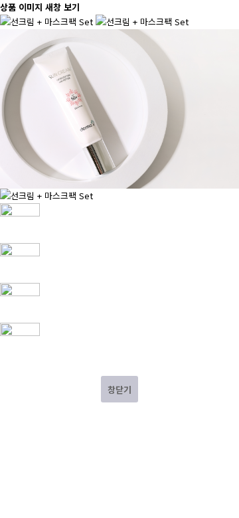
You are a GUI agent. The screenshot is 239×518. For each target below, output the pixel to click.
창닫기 (119, 389)
